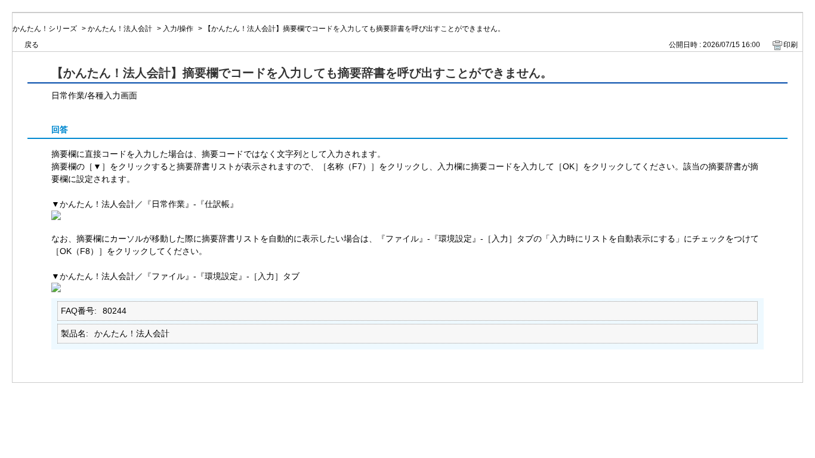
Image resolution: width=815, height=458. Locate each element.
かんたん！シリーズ (45, 28)
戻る (31, 45)
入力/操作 (178, 28)
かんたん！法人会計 (120, 28)
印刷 (790, 45)
